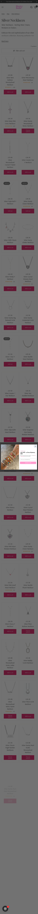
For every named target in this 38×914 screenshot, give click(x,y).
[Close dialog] (35, 446)
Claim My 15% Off (28, 462)
